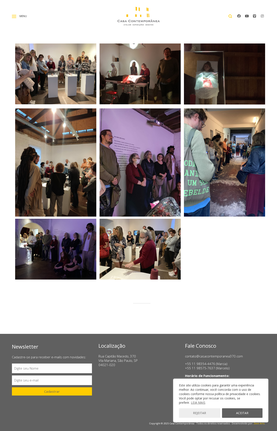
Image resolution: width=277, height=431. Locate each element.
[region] (220, 400)
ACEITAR (242, 413)
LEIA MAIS (198, 402)
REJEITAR (199, 413)
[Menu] (14, 16)
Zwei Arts (259, 423)
